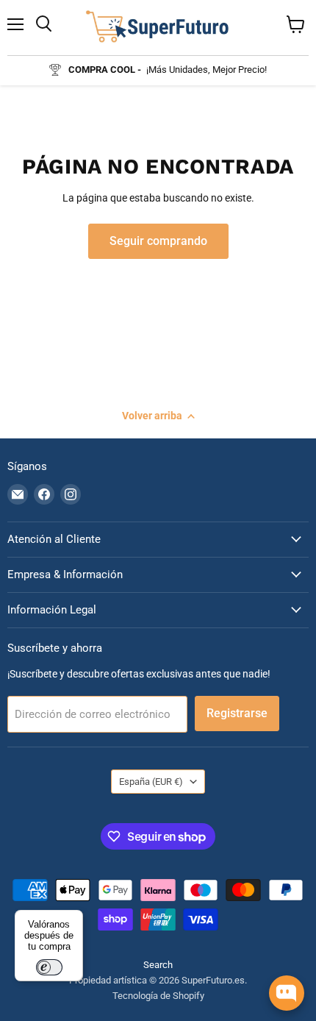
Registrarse (237, 713)
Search (158, 964)
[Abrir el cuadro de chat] (286, 993)
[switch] (49, 967)
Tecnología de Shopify (158, 995)
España (151, 781)
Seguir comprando (158, 241)
